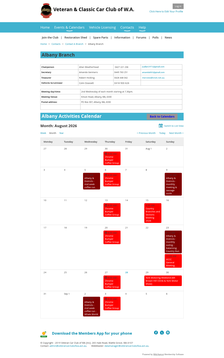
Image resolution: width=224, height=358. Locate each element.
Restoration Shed (75, 37)
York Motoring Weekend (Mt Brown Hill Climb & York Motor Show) (162, 280)
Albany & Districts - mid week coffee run (89, 182)
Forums (141, 37)
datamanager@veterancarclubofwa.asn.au (127, 345)
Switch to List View (174, 125)
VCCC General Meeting (170, 262)
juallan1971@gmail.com (153, 67)
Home (43, 43)
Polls (155, 37)
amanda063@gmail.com (153, 72)
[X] (162, 332)
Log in (178, 6)
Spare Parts (100, 37)
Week (43, 132)
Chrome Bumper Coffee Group (112, 159)
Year (61, 132)
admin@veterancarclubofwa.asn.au (68, 345)
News (168, 37)
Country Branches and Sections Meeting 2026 (153, 214)
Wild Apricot (158, 354)
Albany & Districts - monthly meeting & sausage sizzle (171, 185)
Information (122, 37)
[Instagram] (168, 332)
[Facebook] (156, 332)
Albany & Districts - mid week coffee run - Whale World (91, 308)
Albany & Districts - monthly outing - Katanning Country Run (172, 243)
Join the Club (50, 37)
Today (162, 132)
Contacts (56, 43)
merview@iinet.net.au (153, 77)
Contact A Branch (74, 43)
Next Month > (176, 132)
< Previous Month (146, 132)
